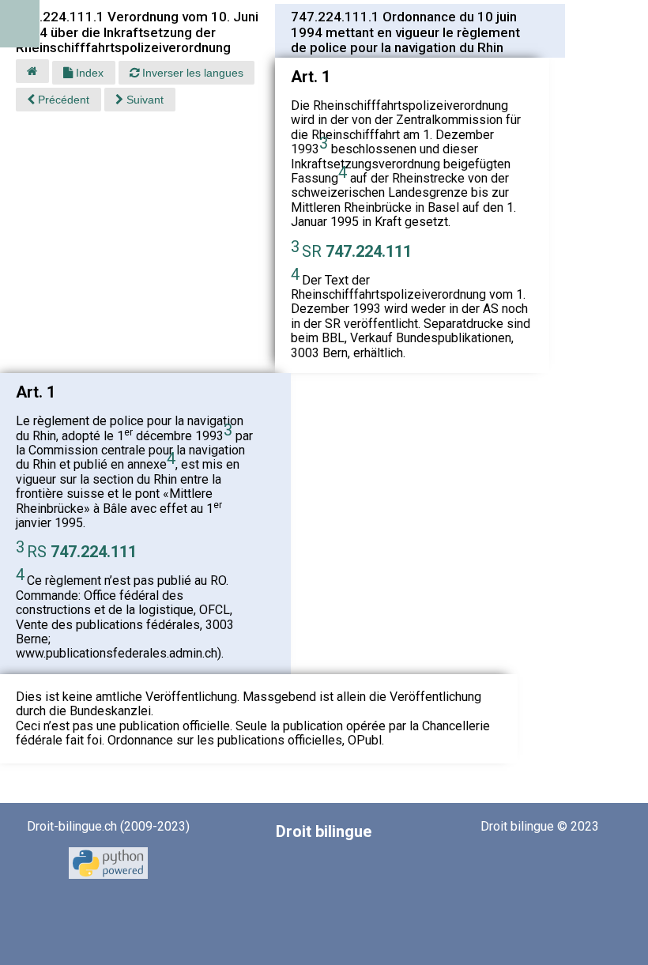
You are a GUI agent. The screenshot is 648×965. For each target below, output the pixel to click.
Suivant (143, 99)
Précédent (62, 99)
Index (88, 72)
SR (357, 251)
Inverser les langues (191, 72)
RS (82, 551)
